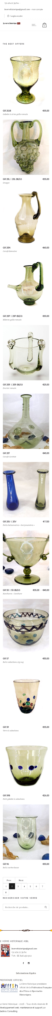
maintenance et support (31, 1007)
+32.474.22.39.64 (11, 3)
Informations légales (26, 973)
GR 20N (6, 247)
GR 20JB (7, 110)
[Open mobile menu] (35, 25)
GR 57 (6, 658)
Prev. (9, 880)
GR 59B (6, 795)
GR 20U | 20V (9, 521)
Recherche (45, 907)
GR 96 (6, 863)
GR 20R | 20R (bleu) (13, 384)
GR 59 (6, 727)
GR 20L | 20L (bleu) (12, 179)
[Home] (11, 24)
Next (21, 880)
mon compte (37, 9)
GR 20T (6, 453)
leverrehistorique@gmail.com (17, 9)
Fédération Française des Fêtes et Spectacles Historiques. (35, 991)
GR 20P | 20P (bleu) (12, 316)
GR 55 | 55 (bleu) (11, 590)
